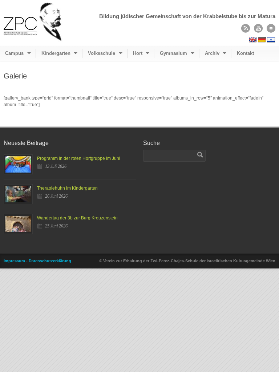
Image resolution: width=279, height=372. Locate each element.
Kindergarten (55, 53)
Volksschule (101, 53)
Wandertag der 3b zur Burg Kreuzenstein (77, 218)
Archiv (212, 53)
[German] (262, 39)
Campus (14, 53)
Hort (137, 53)
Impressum (14, 261)
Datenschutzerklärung (50, 261)
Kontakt (245, 53)
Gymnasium (173, 53)
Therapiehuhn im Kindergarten (67, 188)
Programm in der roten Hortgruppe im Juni (78, 158)
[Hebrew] (271, 39)
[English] (253, 39)
